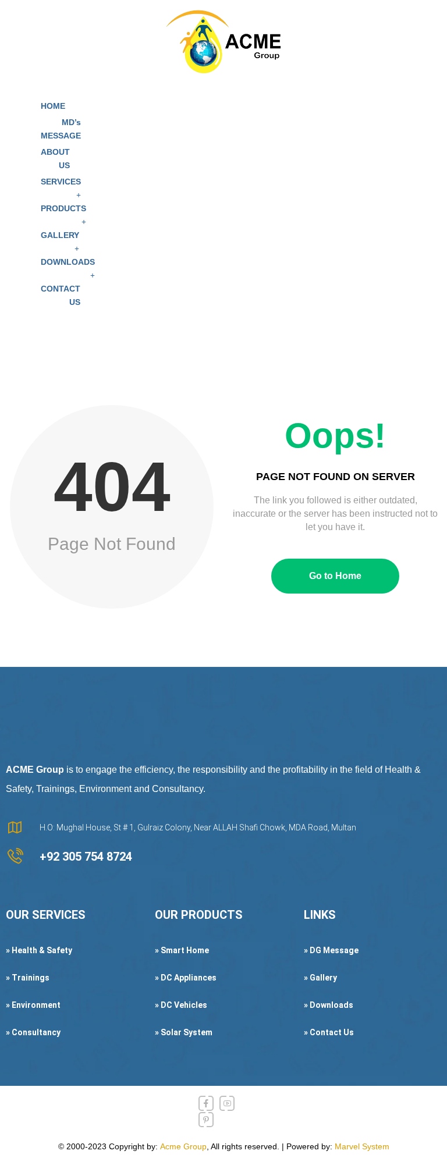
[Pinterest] (206, 1119)
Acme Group (183, 1146)
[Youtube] (227, 1103)
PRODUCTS (63, 208)
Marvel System (362, 1146)
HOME (53, 106)
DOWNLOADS (68, 262)
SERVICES (61, 181)
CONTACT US (60, 295)
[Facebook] (206, 1103)
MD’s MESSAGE (61, 129)
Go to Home (335, 576)
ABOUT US (55, 158)
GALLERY (60, 235)
